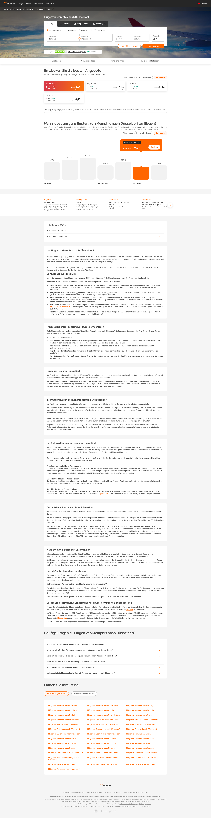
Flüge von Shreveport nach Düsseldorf (103, 757)
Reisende (156, 36)
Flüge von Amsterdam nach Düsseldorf (103, 729)
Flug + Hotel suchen (129, 46)
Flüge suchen (153, 46)
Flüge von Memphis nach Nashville (62, 705)
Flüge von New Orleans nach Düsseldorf (103, 764)
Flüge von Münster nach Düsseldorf (63, 724)
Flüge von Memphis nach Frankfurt (62, 739)
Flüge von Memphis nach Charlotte (62, 710)
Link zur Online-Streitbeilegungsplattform (132, 804)
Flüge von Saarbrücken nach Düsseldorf (104, 734)
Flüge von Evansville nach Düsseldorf (141, 753)
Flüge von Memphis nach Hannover (101, 739)
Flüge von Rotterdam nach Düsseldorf (64, 729)
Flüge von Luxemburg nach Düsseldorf (64, 734)
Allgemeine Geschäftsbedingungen (73, 792)
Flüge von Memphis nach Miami (139, 715)
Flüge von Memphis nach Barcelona (141, 748)
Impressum (108, 792)
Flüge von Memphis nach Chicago (140, 705)
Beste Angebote (58, 61)
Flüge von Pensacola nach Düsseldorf (64, 769)
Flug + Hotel (39, 4)
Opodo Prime (104, 494)
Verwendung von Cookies (94, 792)
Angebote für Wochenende (61, 307)
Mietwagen (50, 4)
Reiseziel (84, 36)
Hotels (28, 4)
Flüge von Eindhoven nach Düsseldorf (142, 720)
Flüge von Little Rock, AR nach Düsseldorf (65, 753)
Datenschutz (117, 792)
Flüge (21, 4)
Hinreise (119, 36)
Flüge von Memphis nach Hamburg (101, 743)
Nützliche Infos (117, 61)
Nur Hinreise (160, 77)
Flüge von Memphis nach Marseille (101, 748)
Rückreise (137, 36)
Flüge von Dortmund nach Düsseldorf (103, 720)
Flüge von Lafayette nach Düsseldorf (141, 764)
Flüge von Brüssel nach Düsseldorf (140, 724)
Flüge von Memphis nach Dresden (62, 748)
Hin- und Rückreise (143, 77)
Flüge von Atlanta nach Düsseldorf (62, 764)
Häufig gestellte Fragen (149, 61)
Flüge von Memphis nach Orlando (140, 710)
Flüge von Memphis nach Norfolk (61, 715)
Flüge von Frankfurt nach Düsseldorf (141, 729)
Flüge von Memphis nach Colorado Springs (104, 715)
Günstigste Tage (88, 61)
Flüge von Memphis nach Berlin (139, 743)
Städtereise (62, 618)
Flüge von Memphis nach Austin (100, 710)
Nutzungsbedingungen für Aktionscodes (136, 792)
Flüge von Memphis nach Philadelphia (63, 720)
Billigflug (129, 609)
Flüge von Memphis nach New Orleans (103, 705)
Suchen (154, 147)
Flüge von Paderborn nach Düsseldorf (103, 724)
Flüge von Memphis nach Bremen (140, 739)
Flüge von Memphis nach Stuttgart (62, 743)
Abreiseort (52, 36)
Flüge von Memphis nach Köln (138, 734)
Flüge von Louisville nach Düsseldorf (141, 757)
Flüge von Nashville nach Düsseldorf (102, 753)
